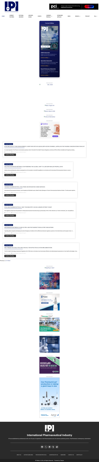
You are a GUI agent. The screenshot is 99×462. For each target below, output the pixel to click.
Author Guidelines (28, 454)
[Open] (96, 16)
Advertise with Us (53, 454)
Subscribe (63, 454)
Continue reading (44, 57)
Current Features (8, 144)
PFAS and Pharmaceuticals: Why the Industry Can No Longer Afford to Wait (28, 207)
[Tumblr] (53, 447)
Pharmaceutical (48, 438)
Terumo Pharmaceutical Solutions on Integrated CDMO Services (24, 186)
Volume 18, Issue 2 (22, 152)
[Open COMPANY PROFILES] (51, 16)
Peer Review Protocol (41, 454)
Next (9, 260)
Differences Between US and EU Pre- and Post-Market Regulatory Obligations (28, 227)
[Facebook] (42, 447)
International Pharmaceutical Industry (49, 435)
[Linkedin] (49, 447)
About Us (19, 454)
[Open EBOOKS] (79, 16)
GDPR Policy (79, 454)
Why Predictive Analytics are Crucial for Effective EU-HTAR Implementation (28, 247)
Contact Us (71, 454)
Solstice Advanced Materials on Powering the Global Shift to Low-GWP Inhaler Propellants (33, 166)
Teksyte (62, 460)
